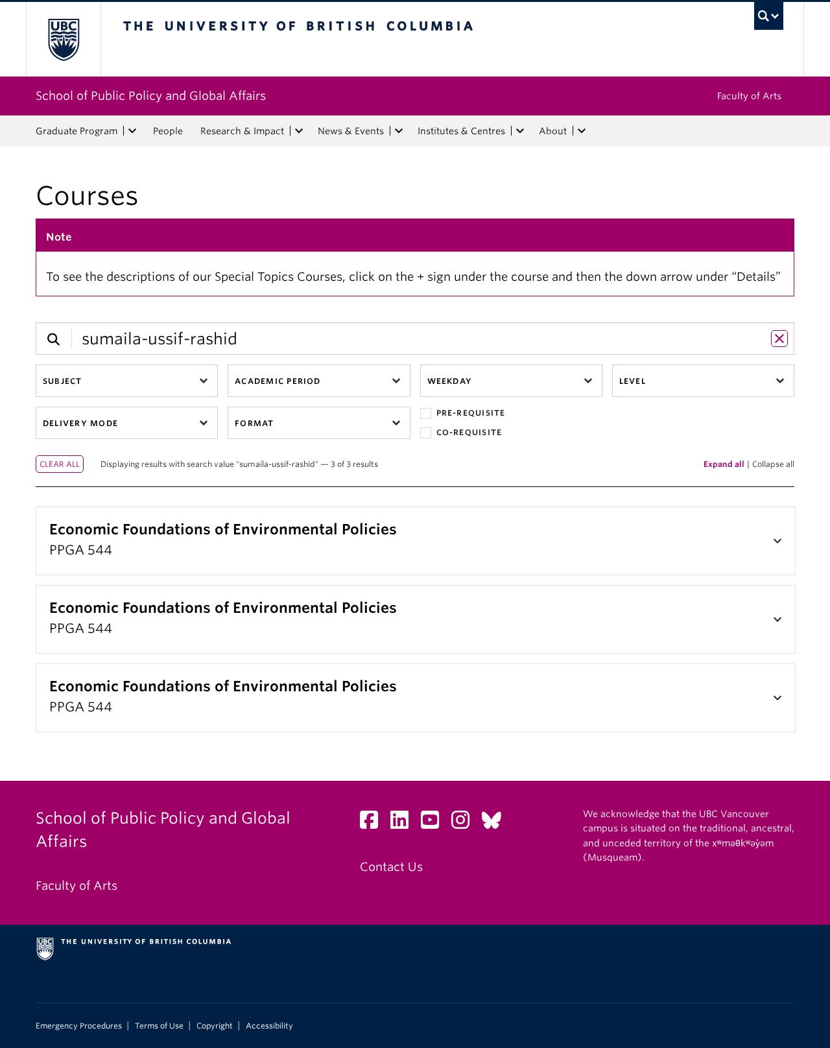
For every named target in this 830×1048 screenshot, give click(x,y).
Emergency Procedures (79, 1025)
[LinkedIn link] (404, 823)
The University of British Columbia (63, 39)
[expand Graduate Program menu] (132, 131)
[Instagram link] (465, 823)
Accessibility (269, 1025)
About (553, 131)
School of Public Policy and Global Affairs (151, 95)
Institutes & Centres (461, 131)
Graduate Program (76, 131)
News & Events (351, 131)
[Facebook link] (374, 823)
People (168, 131)
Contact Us (391, 867)
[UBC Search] (768, 16)
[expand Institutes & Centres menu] (520, 131)
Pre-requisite (471, 413)
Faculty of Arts (749, 96)
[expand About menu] (582, 131)
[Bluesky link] (496, 823)
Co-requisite (469, 432)
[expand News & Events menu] (399, 131)
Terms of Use (159, 1025)
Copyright (214, 1025)
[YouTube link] (435, 823)
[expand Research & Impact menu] (299, 131)
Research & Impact (242, 131)
